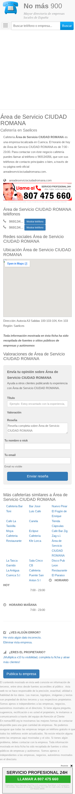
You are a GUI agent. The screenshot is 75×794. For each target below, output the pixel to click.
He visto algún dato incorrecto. (22, 637)
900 (43, 6)
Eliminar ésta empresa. (17, 642)
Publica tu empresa (21, 674)
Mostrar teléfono (35, 221)
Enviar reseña (37, 476)
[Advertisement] (37, 70)
